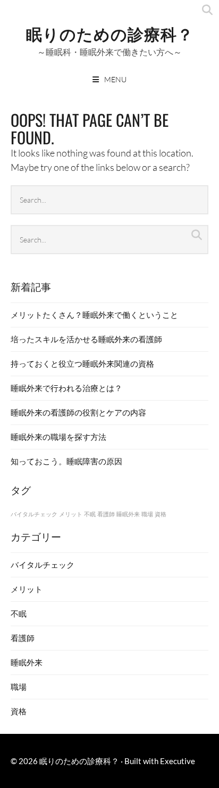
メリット (70, 513)
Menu (115, 79)
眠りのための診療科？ (109, 33)
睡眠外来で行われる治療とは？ (66, 388)
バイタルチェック (34, 513)
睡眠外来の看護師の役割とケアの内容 (78, 412)
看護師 (106, 513)
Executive (177, 761)
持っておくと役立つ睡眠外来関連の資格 (82, 363)
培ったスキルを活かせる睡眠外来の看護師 (86, 339)
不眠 (90, 513)
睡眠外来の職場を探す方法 (58, 436)
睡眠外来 (128, 513)
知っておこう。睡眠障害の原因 (66, 461)
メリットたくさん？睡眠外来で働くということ (94, 314)
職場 (147, 513)
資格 (160, 513)
